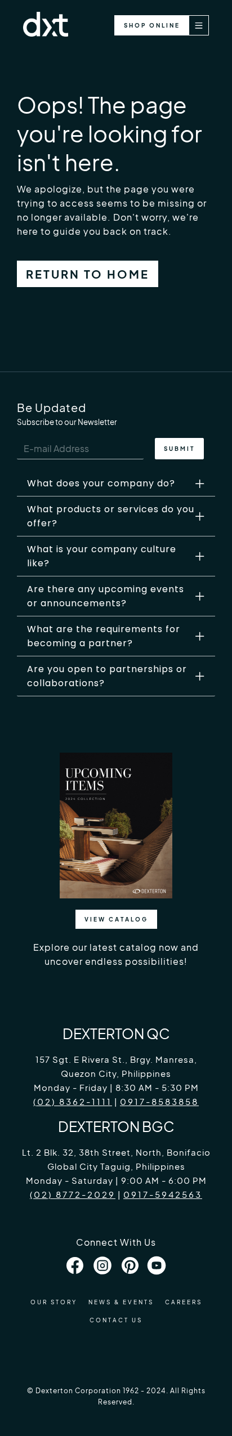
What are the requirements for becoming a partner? (103, 636)
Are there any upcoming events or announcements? (105, 596)
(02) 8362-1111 (72, 1101)
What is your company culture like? (101, 556)
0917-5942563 (162, 1194)
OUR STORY (53, 1302)
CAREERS (183, 1302)
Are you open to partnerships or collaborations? (107, 676)
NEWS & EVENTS (121, 1302)
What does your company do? (101, 483)
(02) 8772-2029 (72, 1194)
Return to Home (87, 274)
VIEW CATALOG (116, 919)
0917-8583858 (159, 1101)
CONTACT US (116, 1320)
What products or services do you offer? (110, 516)
